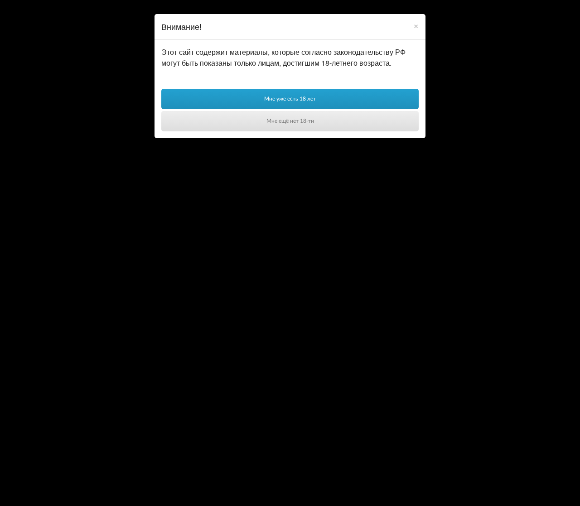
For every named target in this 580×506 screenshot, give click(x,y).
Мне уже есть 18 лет (290, 98)
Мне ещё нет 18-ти (290, 121)
